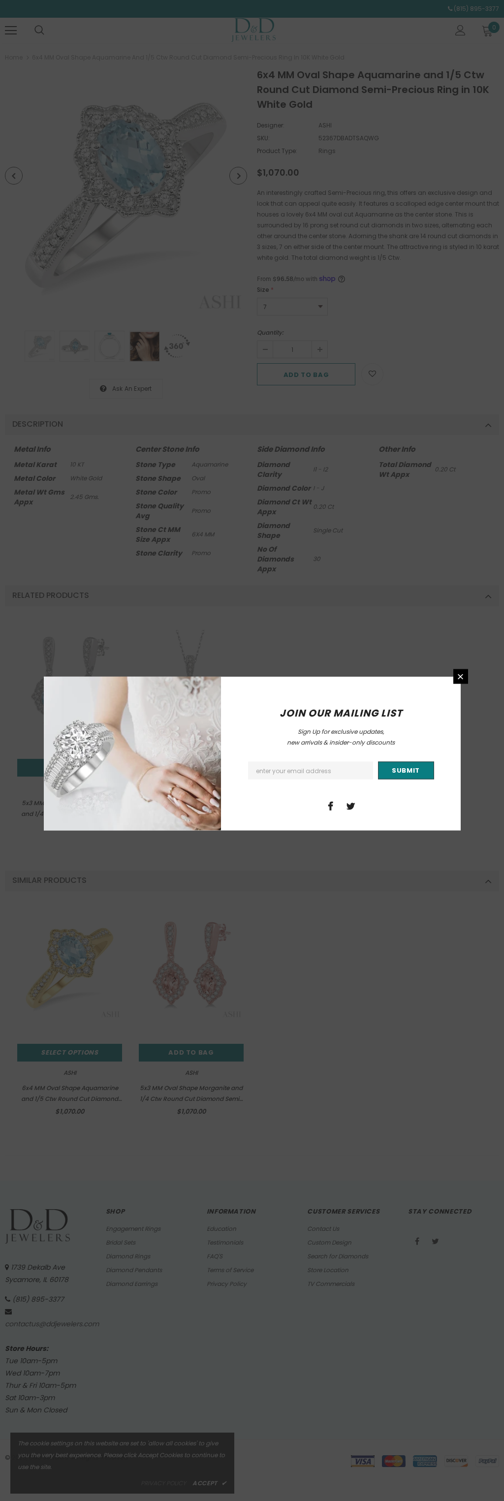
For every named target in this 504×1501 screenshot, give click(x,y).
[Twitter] (351, 805)
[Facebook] (330, 805)
